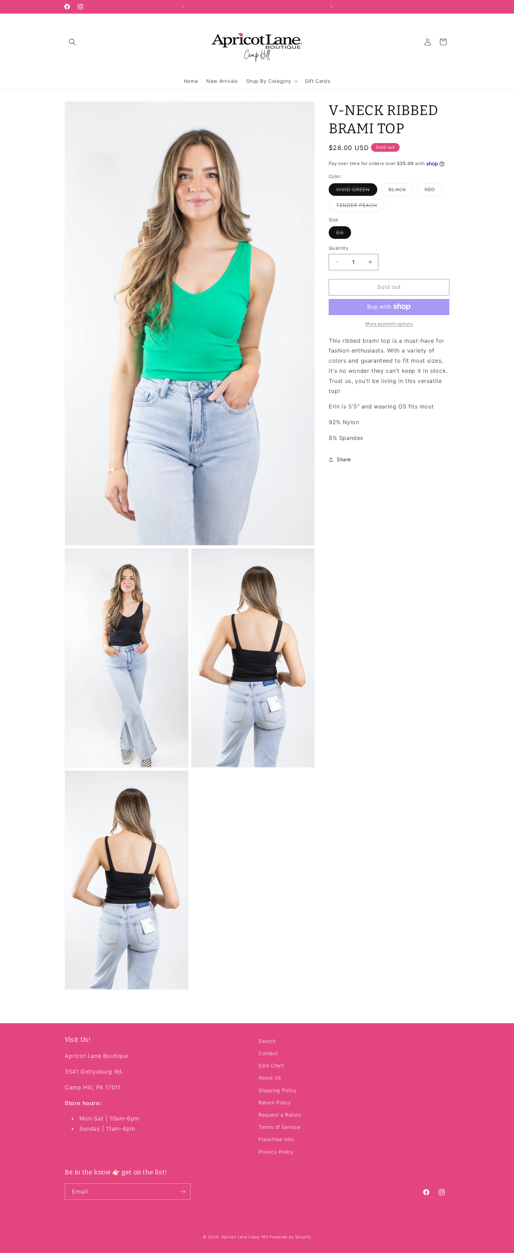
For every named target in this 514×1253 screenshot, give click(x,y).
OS (343, 234)
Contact (268, 1053)
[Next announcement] (331, 6)
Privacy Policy (275, 1151)
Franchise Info (275, 1139)
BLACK (401, 190)
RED (433, 190)
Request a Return (279, 1115)
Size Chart (271, 1065)
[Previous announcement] (182, 6)
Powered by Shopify (290, 1236)
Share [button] (344, 459)
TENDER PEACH (360, 206)
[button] (72, 42)
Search (267, 1041)
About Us (269, 1078)
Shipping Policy (277, 1090)
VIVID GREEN (356, 190)
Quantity (338, 248)
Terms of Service (279, 1127)
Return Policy (274, 1102)
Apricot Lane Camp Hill (244, 1236)
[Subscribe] (182, 1191)
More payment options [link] (389, 323)
